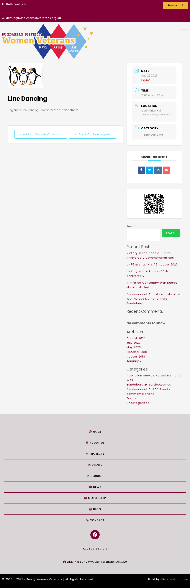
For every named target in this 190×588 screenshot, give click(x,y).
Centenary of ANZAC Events (148, 389)
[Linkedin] (158, 170)
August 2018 (136, 356)
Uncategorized (138, 403)
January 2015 (137, 361)
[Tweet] (149, 170)
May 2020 (134, 347)
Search (131, 226)
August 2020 (136, 338)
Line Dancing (153, 135)
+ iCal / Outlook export (93, 134)
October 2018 (137, 352)
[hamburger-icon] (184, 26)
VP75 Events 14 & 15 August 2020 (152, 264)
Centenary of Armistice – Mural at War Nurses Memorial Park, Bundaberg (153, 298)
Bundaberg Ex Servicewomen (149, 384)
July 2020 (134, 343)
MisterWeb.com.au (174, 579)
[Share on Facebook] (141, 170)
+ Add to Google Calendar (41, 134)
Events (132, 398)
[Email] (166, 170)
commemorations (140, 394)
